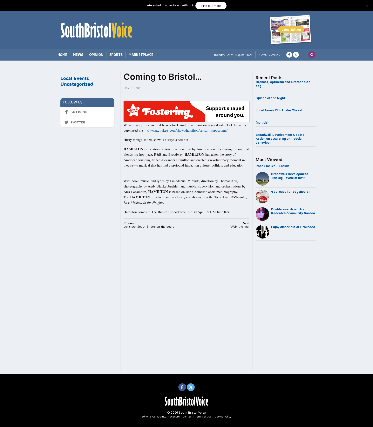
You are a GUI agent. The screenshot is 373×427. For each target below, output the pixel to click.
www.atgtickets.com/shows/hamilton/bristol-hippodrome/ (187, 130)
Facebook (79, 112)
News (78, 55)
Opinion (96, 55)
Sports (116, 55)
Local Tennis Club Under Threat (279, 110)
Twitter (78, 122)
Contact (275, 54)
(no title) (262, 122)
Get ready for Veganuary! (290, 191)
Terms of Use (203, 416)
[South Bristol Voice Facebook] (289, 55)
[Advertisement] (286, 306)
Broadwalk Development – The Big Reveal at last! (290, 176)
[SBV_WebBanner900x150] (186, 111)
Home (62, 55)
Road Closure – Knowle (273, 166)
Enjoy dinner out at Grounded (293, 227)
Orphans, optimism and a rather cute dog (283, 84)
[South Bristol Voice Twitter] (296, 55)
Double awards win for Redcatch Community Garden (293, 211)
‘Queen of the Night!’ (272, 98)
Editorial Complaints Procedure (161, 416)
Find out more (211, 5)
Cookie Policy (223, 416)
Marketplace (141, 55)
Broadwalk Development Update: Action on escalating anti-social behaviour (281, 138)
